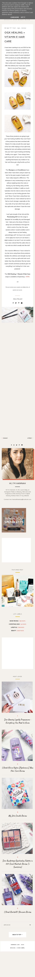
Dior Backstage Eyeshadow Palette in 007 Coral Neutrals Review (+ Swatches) (17, 864)
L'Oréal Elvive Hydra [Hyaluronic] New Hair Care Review (17, 769)
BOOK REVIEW (17, 621)
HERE (27, 276)
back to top (17, 934)
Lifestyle (17, 627)
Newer (5, 438)
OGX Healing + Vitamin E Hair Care (14, 37)
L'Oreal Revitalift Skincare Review (17, 912)
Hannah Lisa (15, 944)
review (23, 28)
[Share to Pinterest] (19, 303)
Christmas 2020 (17, 624)
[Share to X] (16, 303)
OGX (18, 28)
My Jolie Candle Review (17, 815)
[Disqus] (17, 357)
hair (14, 28)
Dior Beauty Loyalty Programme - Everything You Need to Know (17, 721)
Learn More (14, 17)
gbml (23, 948)
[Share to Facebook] (13, 303)
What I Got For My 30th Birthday (17, 590)
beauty (17, 630)
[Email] (21, 303)
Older (30, 438)
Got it (23, 17)
